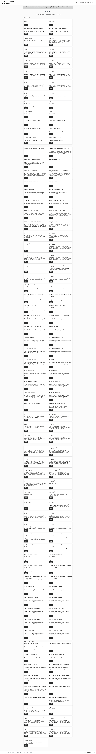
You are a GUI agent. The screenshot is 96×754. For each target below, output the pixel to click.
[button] (36, 23)
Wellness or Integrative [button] (56, 14)
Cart (93, 2)
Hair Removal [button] (38, 14)
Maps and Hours (19, 752)
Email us (5, 752)
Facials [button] (43, 14)
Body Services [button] (48, 14)
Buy (88, 2)
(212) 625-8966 (11, 752)
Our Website (27, 752)
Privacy (93, 752)
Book (82, 2)
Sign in (76, 2)
